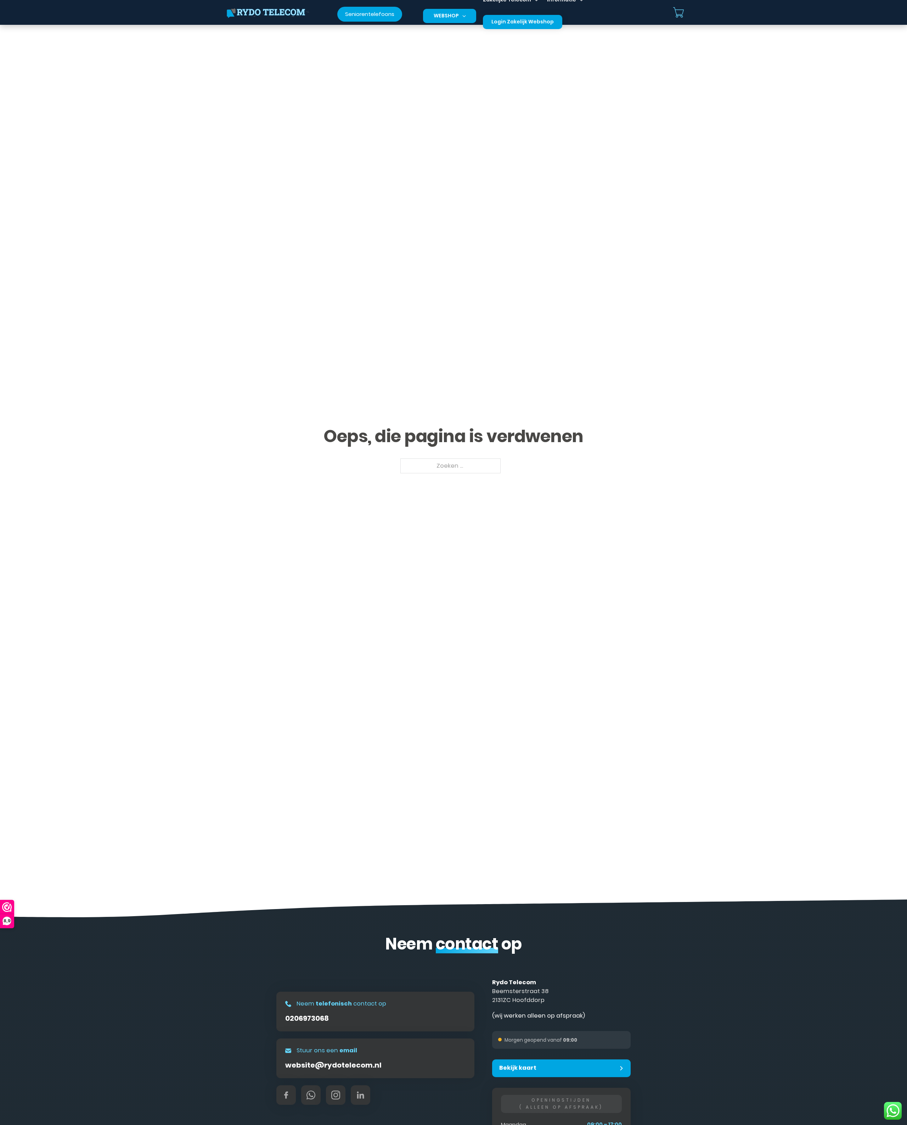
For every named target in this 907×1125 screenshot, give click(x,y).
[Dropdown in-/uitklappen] (464, 16)
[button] (561, 1068)
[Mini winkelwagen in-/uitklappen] (678, 12)
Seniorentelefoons (369, 14)
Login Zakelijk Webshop (522, 21)
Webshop (446, 15)
